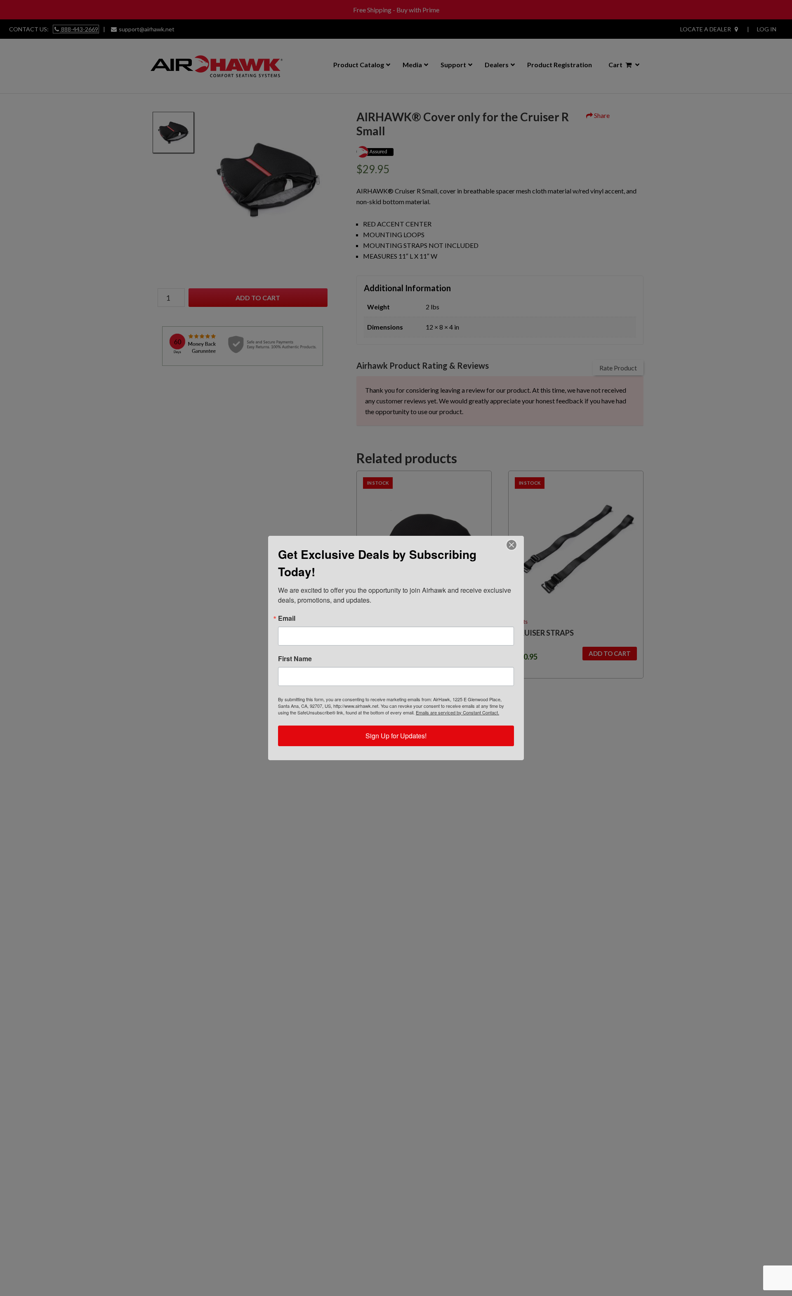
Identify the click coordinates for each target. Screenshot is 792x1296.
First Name (295, 658)
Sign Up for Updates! (396, 735)
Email (286, 618)
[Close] (511, 544)
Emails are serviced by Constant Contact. (457, 712)
